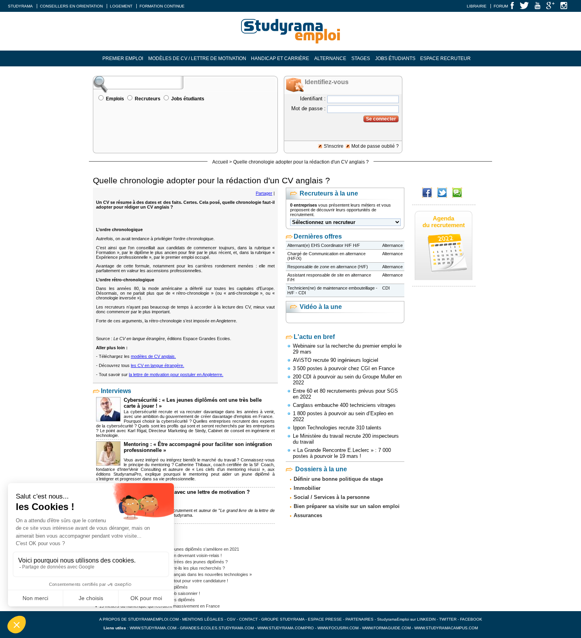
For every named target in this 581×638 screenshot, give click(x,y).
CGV (231, 619)
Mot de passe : (308, 108)
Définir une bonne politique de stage (338, 479)
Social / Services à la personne (332, 497)
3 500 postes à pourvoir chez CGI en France (343, 368)
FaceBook (471, 619)
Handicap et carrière (280, 58)
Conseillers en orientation (71, 6)
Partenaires (359, 619)
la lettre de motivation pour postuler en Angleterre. (176, 374)
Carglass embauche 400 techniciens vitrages (344, 405)
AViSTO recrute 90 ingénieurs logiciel (335, 360)
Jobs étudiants (395, 58)
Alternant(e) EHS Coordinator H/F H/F (323, 245)
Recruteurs (148, 99)
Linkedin (426, 619)
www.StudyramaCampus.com (446, 628)
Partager (264, 193)
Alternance (330, 58)
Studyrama (20, 6)
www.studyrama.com (153, 628)
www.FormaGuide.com (386, 628)
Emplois (115, 99)
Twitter (448, 619)
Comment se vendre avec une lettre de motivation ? (187, 492)
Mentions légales (202, 619)
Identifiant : (313, 99)
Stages (360, 58)
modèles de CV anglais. (153, 356)
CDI (386, 288)
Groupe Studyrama (282, 619)
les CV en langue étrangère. (157, 365)
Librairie (477, 6)
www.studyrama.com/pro (285, 628)
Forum (501, 6)
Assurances (308, 515)
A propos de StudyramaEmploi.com (139, 619)
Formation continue (162, 6)
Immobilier (307, 488)
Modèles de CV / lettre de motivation (197, 58)
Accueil (220, 162)
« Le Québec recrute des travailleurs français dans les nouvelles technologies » (175, 574)
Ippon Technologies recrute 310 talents (337, 428)
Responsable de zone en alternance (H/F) (327, 266)
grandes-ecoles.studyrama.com (217, 628)
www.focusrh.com (337, 628)
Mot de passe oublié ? (375, 146)
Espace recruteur (445, 58)
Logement (121, 6)
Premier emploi (122, 58)
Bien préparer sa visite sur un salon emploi (347, 506)
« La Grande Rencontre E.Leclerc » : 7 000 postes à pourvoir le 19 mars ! (342, 453)
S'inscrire (333, 146)
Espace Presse (325, 619)
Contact (248, 619)
